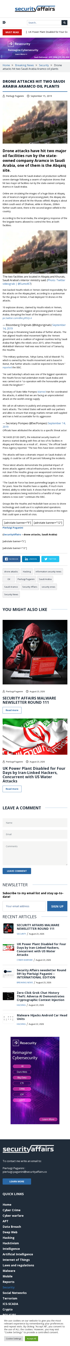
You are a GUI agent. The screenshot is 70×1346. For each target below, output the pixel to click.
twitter (52, 559)
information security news (48, 571)
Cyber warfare (25, 959)
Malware (9, 1271)
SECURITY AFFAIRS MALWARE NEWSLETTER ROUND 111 (29, 700)
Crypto (8, 1309)
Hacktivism (11, 1243)
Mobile (8, 1276)
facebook (13, 559)
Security (44, 65)
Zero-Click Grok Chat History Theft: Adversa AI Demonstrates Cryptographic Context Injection (40, 996)
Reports (8, 1282)
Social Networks (15, 1293)
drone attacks (11, 571)
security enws (48, 586)
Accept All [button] (31, 1338)
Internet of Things (16, 1260)
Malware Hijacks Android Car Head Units (42, 1017)
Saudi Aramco (11, 586)
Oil (8, 579)
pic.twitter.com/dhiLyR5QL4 (17, 318)
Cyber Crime (12, 1210)
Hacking (27, 571)
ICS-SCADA (10, 1304)
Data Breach (12, 1227)
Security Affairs (29, 586)
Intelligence (11, 1249)
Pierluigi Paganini (15, 95)
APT (5, 1221)
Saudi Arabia (45, 579)
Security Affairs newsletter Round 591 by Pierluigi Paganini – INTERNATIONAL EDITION (41, 973)
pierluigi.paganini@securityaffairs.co (25, 1172)
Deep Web (10, 1232)
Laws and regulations (18, 1265)
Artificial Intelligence (18, 1254)
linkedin (33, 559)
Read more (12, 710)
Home (6, 65)
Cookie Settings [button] (13, 1338)
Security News (11, 594)
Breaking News (24, 65)
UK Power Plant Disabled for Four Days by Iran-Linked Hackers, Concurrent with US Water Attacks (34, 775)
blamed (42, 391)
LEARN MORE (16, 1181)
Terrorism (10, 1298)
